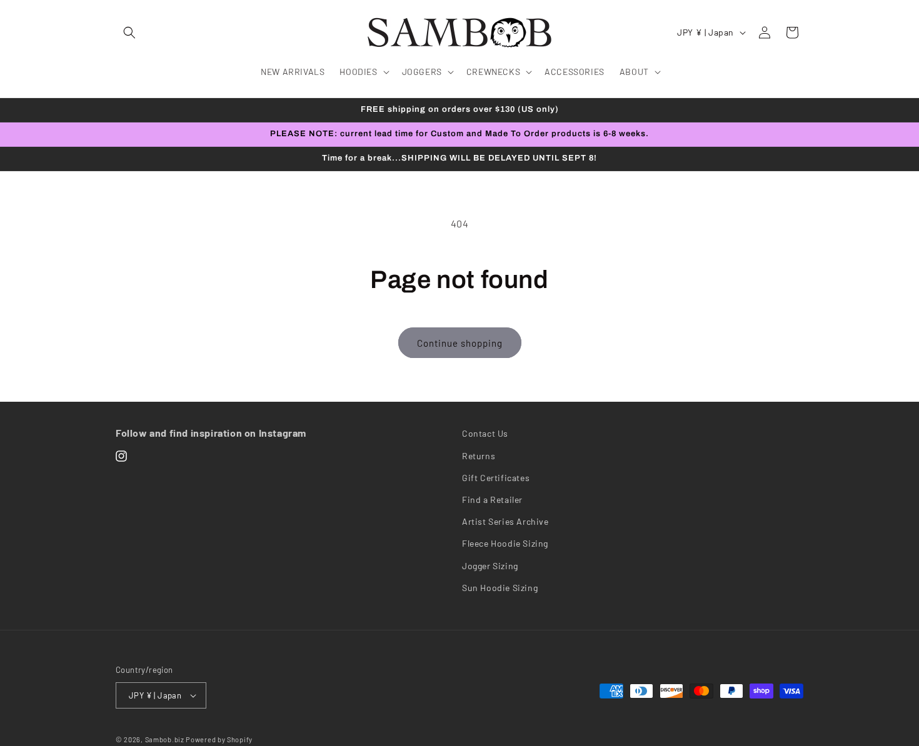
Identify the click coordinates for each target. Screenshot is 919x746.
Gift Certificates (496, 477)
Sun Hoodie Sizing (500, 587)
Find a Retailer (492, 499)
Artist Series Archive (505, 521)
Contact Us (485, 433)
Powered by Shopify (219, 739)
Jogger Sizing (490, 565)
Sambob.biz (164, 739)
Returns (478, 455)
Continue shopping (460, 343)
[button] (129, 32)
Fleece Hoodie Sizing (505, 543)
